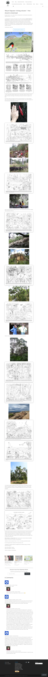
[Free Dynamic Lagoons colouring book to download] (28, 558)
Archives (36, 662)
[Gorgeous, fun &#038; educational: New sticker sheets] (18, 558)
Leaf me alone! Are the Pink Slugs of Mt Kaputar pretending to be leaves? (9, 562)
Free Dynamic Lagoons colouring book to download (28, 561)
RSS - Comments (8, 663)
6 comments (13, 16)
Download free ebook (19, 29)
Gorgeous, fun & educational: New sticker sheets (18, 562)
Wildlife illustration (7, 16)
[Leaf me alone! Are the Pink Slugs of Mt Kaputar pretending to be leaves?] (9, 558)
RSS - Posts (7, 662)
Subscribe (27, 573)
